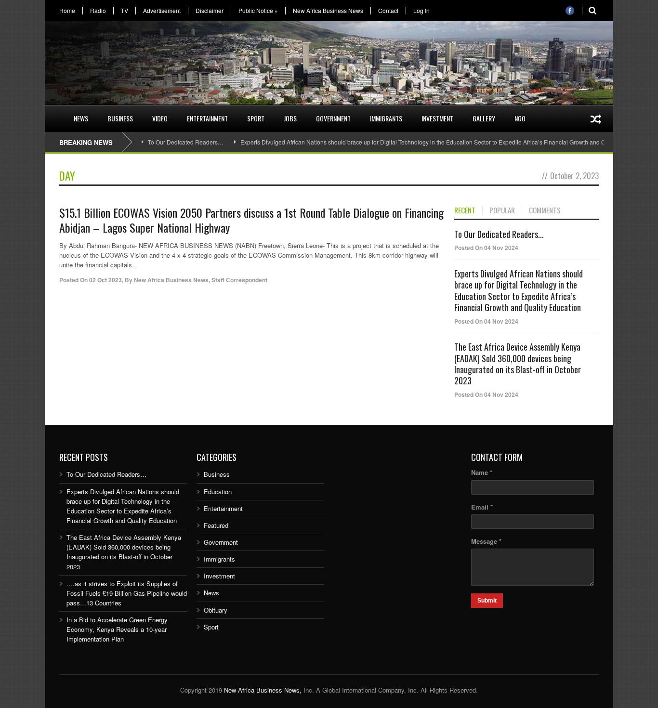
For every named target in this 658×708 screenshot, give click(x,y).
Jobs (290, 118)
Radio (98, 10)
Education (218, 491)
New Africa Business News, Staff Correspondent (200, 279)
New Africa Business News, (263, 690)
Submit (487, 600)
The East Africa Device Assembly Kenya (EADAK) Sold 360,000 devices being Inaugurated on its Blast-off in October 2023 (517, 364)
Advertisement (162, 10)
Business (120, 118)
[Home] (54, 112)
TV (124, 10)
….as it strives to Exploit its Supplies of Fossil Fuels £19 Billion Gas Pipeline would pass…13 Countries (126, 593)
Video (160, 118)
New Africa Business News (328, 10)
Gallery (484, 118)
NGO (520, 118)
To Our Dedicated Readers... (499, 234)
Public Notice (258, 10)
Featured (216, 525)
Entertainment (207, 118)
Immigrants (386, 118)
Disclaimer (210, 10)
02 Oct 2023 (105, 279)
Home (67, 10)
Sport (255, 118)
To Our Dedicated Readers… (186, 142)
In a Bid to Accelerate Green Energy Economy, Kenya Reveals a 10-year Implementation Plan (117, 629)
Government (333, 118)
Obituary (215, 610)
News (81, 118)
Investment (437, 118)
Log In (421, 10)
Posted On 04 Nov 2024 (486, 247)
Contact (388, 10)
